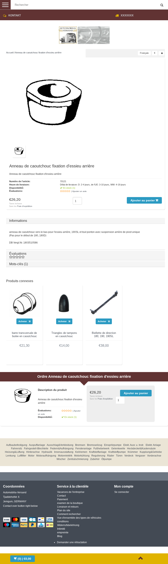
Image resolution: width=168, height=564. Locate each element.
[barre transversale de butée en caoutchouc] (24, 303)
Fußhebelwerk (101, 448)
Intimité (61, 528)
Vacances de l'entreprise (70, 492)
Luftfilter (21, 455)
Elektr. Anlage (153, 445)
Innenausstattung (63, 452)
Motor (31, 455)
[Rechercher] (162, 5)
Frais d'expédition (24, 206)
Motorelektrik (65, 455)
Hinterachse (33, 452)
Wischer (61, 459)
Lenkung (11, 455)
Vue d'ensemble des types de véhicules (79, 517)
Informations (18, 220)
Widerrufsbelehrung (68, 525)
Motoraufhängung (46, 455)
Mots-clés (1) (18, 264)
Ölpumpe (106, 459)
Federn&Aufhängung (62, 448)
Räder (110, 455)
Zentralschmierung (77, 459)
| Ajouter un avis (78, 191)
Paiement (62, 499)
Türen (119, 455)
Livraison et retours (67, 506)
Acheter (22, 321)
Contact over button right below (20, 506)
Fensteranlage (83, 448)
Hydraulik (47, 452)
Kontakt (14, 15)
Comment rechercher (69, 514)
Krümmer (133, 452)
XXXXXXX (127, 15)
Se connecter (121, 492)
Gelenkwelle (118, 448)
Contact (61, 495)
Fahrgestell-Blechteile (36, 448)
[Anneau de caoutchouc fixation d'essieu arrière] (53, 102)
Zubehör (95, 459)
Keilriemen (81, 452)
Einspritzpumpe (112, 445)
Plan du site (63, 510)
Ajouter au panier (143, 200)
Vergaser (140, 455)
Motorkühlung (82, 455)
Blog (59, 536)
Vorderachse (154, 455)
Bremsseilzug (94, 445)
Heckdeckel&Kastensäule (141, 448)
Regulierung (98, 455)
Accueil (9, 52)
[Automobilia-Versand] (84, 33)
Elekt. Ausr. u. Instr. (133, 445)
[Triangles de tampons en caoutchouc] (64, 303)
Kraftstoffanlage (98, 452)
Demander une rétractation (72, 542)
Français (144, 53)
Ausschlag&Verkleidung (60, 445)
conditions (63, 521)
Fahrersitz (16, 448)
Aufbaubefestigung (16, 445)
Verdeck (128, 455)
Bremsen (80, 445)
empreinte (62, 532)
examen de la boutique (70, 503)
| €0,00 (24, 558)
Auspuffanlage (37, 445)
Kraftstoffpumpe (117, 452)
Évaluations (17, 253)
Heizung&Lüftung (14, 452)
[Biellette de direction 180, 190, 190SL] (104, 303)
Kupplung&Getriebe (151, 452)
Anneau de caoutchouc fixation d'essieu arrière (38, 52)
